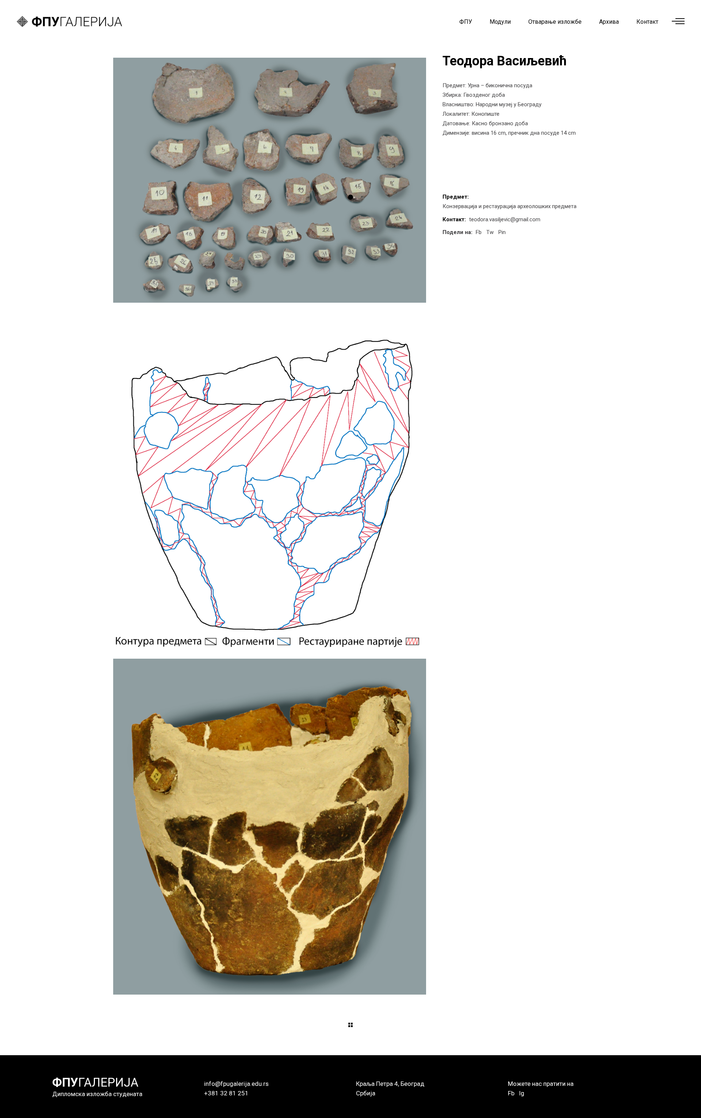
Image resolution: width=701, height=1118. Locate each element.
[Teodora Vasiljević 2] (269, 481)
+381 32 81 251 (226, 1093)
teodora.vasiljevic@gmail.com (504, 219)
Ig (521, 1093)
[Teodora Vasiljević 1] (269, 180)
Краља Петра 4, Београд (390, 1083)
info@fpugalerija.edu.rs (236, 1083)
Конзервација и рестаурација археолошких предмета (509, 206)
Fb (511, 1093)
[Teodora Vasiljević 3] (269, 827)
